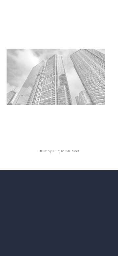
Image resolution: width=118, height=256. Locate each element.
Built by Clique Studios (59, 151)
